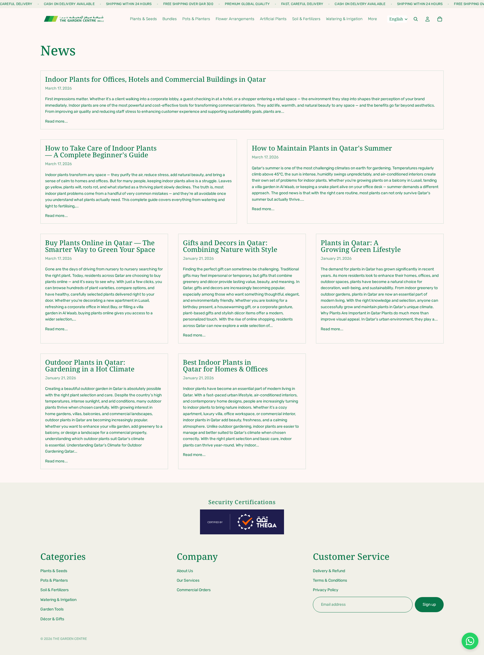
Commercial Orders (194, 590)
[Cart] (440, 19)
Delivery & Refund (329, 571)
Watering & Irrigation (58, 599)
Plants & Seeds (53, 571)
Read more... (56, 121)
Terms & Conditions (330, 580)
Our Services (188, 580)
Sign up (429, 604)
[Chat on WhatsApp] (470, 641)
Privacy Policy (325, 590)
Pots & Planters (54, 580)
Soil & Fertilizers (54, 590)
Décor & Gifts (52, 619)
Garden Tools (52, 609)
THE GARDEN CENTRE (70, 639)
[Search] (415, 19)
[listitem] (372, 19)
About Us (185, 571)
